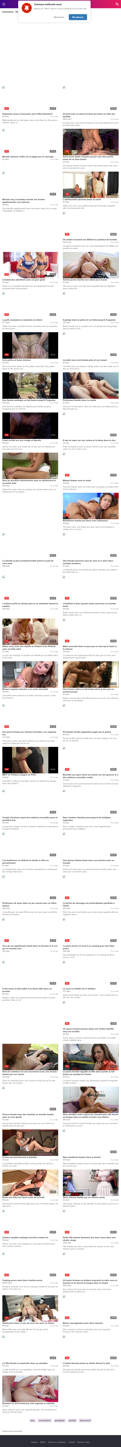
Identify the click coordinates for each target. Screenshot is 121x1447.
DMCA (43, 1442)
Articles (34, 1442)
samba (72, 1420)
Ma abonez (78, 17)
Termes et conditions (57, 1442)
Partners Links (83, 1442)
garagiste (60, 1420)
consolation (45, 1420)
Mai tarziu (59, 17)
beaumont (85, 1420)
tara (33, 1420)
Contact (71, 1442)
